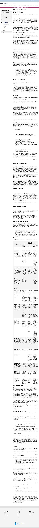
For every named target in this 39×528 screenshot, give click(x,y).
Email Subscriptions (5, 27)
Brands (28, 5)
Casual (9, 5)
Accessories (32, 5)
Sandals (15, 5)
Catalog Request (31, 512)
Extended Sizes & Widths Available (33, 0)
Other (3, 32)
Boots (19, 5)
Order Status (18, 512)
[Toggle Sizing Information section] (11, 17)
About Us (30, 511)
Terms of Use (4, 26)
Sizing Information (5, 17)
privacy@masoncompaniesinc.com (18, 218)
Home (14, 9)
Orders (4, 15)
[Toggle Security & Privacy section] (11, 22)
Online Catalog (31, 513)
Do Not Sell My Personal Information (27, 401)
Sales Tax (4, 30)
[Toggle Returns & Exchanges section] (11, 12)
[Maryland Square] (4, 3)
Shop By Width (23, 5)
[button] (17, 523)
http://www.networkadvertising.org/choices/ (28, 108)
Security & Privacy (5, 22)
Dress (12, 5)
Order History (18, 513)
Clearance (36, 5)
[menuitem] (4, 6)
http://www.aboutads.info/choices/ (18, 109)
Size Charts (18, 517)
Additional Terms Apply (26, 7)
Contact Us (18, 518)
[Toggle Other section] (11, 32)
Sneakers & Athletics (4, 5)
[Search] (29, 3)
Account (4, 19)
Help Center (16, 9)
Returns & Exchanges (6, 12)
